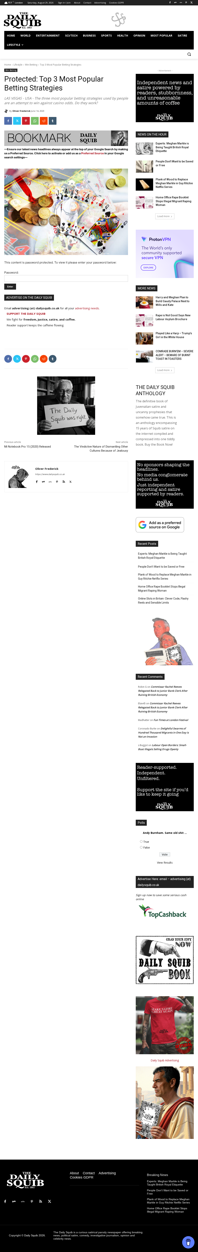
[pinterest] (56, 480)
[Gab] (175, 3)
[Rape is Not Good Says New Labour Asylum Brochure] (144, 320)
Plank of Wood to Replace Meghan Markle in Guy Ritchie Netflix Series (174, 183)
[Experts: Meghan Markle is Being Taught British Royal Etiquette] (144, 148)
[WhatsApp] (35, 121)
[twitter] (70, 480)
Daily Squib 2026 (34, 1235)
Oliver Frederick (21, 110)
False (146, 847)
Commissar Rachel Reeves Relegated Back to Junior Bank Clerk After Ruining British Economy (163, 691)
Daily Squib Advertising (165, 1060)
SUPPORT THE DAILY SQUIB (26, 314)
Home (7, 64)
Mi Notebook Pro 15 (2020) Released (27, 446)
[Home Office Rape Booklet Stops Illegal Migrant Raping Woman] (144, 202)
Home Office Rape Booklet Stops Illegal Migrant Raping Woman (173, 201)
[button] (189, 54)
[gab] (43, 480)
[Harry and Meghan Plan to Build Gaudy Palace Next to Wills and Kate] (144, 302)
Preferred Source (92, 153)
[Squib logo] (27, 20)
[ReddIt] (44, 121)
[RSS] (40, 1201)
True (146, 841)
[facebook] (36, 480)
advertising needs (87, 308)
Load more (163, 216)
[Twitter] (191, 3)
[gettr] (50, 480)
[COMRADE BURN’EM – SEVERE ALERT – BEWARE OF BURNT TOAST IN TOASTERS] (144, 356)
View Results (165, 862)
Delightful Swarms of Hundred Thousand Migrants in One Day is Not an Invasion (163, 732)
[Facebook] (170, 3)
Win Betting (31, 64)
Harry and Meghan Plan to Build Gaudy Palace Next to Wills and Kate (172, 301)
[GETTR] (181, 3)
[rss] (63, 480)
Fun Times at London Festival (171, 720)
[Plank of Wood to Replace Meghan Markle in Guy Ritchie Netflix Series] (144, 184)
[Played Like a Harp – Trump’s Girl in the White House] (144, 338)
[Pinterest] (186, 3)
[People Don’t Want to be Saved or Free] (144, 166)
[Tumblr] (52, 121)
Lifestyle (18, 64)
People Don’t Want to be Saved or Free (161, 566)
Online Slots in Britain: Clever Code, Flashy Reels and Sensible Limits (163, 600)
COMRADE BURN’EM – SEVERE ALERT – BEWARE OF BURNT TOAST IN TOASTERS (174, 355)
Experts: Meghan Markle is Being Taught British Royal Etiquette (172, 147)
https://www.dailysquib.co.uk (50, 474)
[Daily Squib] (6, 111)
